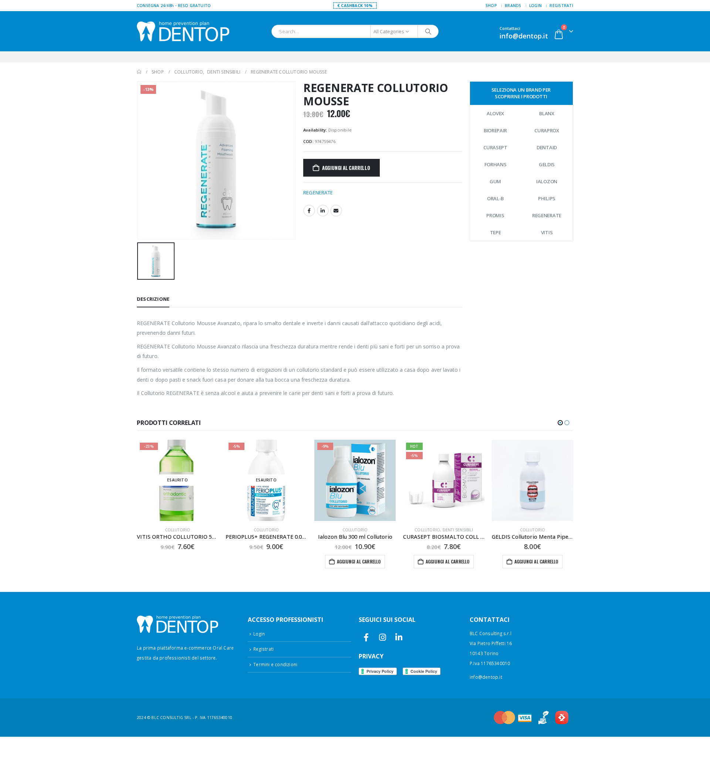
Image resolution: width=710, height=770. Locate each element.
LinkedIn (323, 211)
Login (535, 5)
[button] (560, 422)
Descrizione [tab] (153, 299)
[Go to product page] (532, 480)
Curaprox (546, 130)
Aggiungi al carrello (346, 167)
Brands (513, 5)
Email (336, 211)
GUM (495, 181)
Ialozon (546, 181)
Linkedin (399, 637)
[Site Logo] (183, 31)
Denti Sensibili (458, 529)
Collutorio (177, 529)
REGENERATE (318, 192)
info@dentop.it (486, 677)
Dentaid (547, 147)
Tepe (495, 232)
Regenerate (546, 215)
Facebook (309, 211)
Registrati (561, 5)
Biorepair (495, 130)
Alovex (495, 113)
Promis (495, 215)
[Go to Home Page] (139, 72)
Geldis (547, 164)
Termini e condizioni (275, 664)
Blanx (546, 113)
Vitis (547, 232)
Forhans (495, 164)
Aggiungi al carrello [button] (359, 561)
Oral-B (495, 198)
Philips (546, 198)
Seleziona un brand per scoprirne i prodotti (521, 93)
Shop (491, 5)
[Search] (428, 31)
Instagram (382, 637)
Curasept (495, 147)
